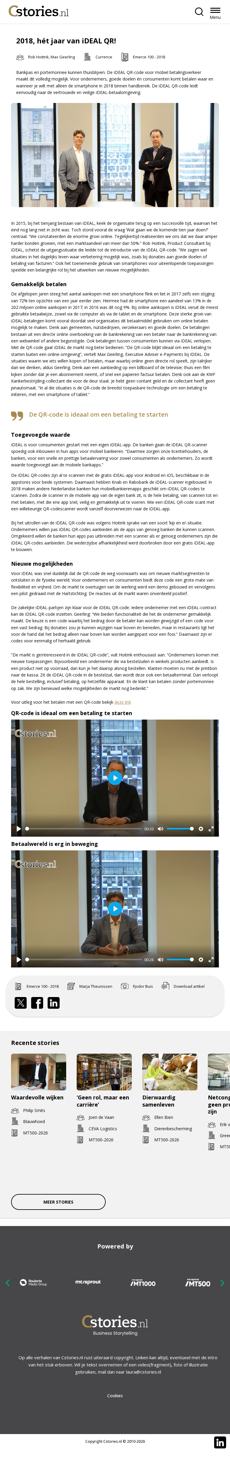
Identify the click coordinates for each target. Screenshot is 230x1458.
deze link (122, 702)
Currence (104, 57)
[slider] (83, 829)
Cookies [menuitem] (115, 1395)
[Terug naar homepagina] (39, 9)
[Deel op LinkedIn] (54, 1003)
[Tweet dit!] (21, 1003)
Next (222, 1283)
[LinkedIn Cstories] (220, 1442)
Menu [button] (215, 17)
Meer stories (58, 1202)
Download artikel (189, 986)
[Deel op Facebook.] (37, 1003)
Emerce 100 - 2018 (149, 57)
